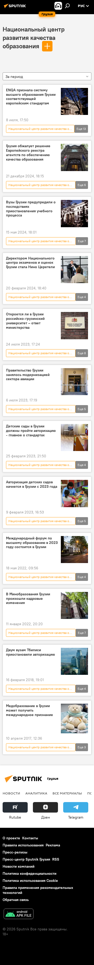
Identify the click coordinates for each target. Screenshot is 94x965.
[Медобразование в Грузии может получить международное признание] (74, 718)
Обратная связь (16, 899)
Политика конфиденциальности (29, 873)
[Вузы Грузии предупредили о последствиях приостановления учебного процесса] (74, 213)
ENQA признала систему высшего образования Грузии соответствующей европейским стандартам (31, 96)
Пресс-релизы (15, 852)
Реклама (53, 845)
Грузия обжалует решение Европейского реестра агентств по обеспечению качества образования (28, 152)
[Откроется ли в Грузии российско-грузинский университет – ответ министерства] (74, 325)
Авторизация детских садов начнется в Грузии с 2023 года (31, 484)
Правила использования (23, 845)
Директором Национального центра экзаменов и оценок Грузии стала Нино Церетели (30, 262)
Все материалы (67, 793)
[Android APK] (18, 914)
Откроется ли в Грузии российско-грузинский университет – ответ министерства (25, 321)
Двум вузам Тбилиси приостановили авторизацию (30, 652)
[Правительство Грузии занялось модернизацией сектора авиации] (74, 381)
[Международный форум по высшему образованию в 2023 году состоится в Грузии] (74, 549)
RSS (55, 859)
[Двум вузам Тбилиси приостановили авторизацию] (74, 661)
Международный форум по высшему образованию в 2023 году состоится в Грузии (32, 542)
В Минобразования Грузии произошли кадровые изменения (28, 598)
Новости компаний (18, 866)
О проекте (11, 838)
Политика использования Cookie (30, 880)
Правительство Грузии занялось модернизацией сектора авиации (28, 374)
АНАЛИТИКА (36, 793)
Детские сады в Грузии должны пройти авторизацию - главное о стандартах (31, 430)
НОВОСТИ (11, 793)
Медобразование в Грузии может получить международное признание (29, 710)
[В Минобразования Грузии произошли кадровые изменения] (74, 605)
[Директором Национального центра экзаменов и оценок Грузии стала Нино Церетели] (74, 269)
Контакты (30, 838)
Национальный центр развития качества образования (33, 37)
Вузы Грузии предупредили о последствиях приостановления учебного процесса (31, 209)
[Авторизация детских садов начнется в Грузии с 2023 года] (74, 493)
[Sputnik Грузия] (16, 8)
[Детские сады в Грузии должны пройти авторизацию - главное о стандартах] (74, 437)
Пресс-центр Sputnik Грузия (26, 859)
